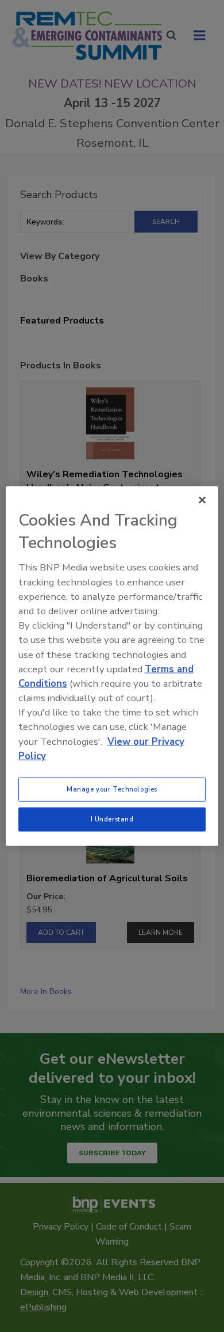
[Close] (202, 500)
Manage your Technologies (112, 789)
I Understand (112, 819)
